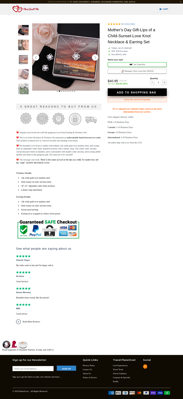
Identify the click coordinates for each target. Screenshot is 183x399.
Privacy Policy (89, 365)
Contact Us (87, 369)
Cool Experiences (120, 365)
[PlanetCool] (31, 9)
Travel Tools (118, 369)
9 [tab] (74, 91)
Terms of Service (90, 377)
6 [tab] (68, 91)
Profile (115, 381)
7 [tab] (70, 91)
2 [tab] (59, 91)
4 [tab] (64, 91)
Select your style (115, 60)
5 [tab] (66, 91)
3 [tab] (62, 91)
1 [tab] (57, 91)
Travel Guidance (120, 373)
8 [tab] (72, 91)
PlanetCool (23, 391)
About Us (87, 373)
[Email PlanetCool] (145, 366)
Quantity (154, 78)
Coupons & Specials (121, 377)
